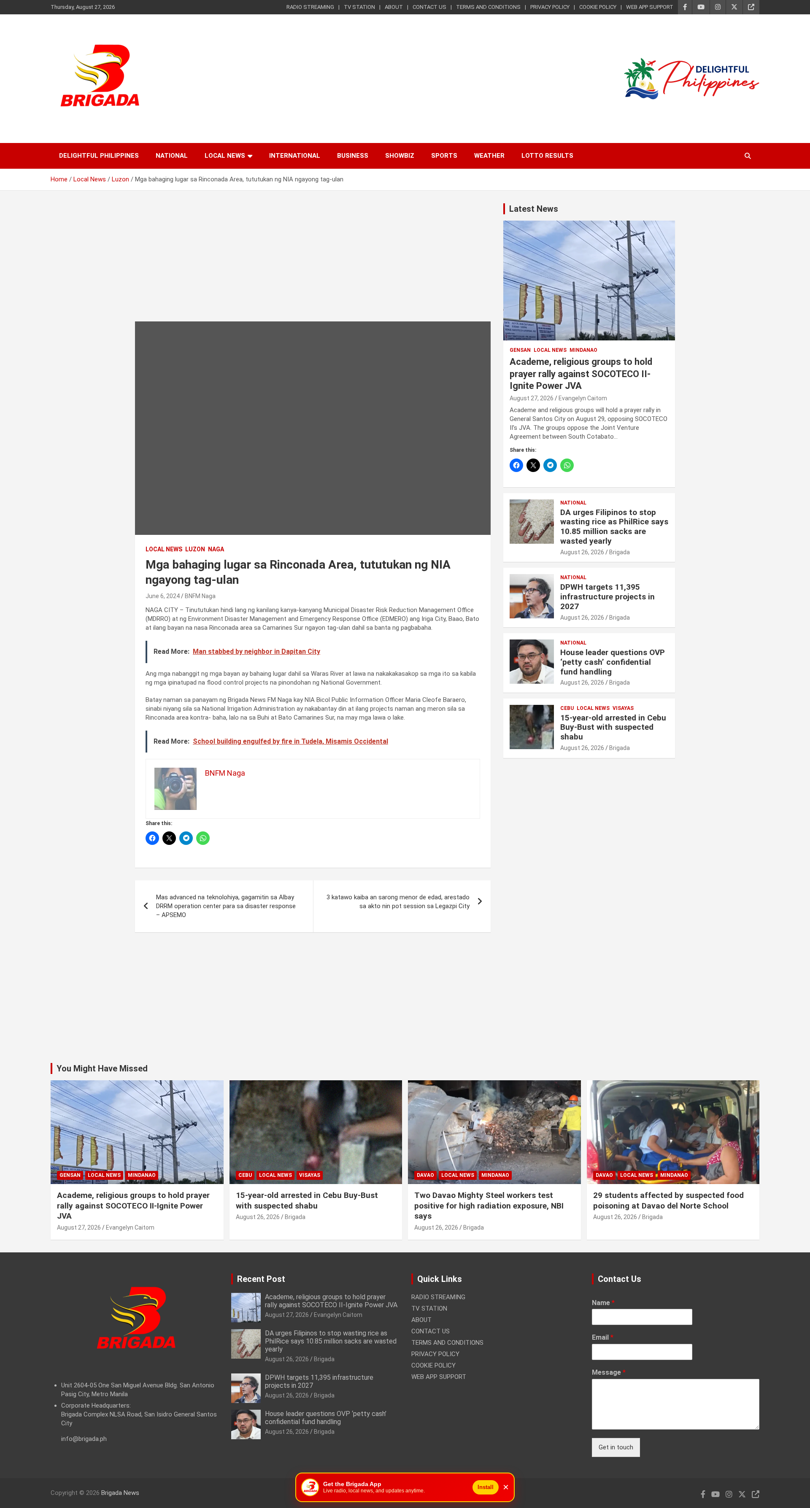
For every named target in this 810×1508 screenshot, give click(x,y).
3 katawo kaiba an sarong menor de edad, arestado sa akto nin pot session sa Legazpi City (398, 901)
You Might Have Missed (102, 1068)
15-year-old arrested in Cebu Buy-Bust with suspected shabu (613, 727)
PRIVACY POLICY (550, 7)
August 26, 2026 (582, 552)
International (294, 155)
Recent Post (261, 1279)
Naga (216, 549)
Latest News (533, 209)
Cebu (567, 708)
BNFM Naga (200, 596)
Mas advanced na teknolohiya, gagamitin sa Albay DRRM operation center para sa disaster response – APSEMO (226, 906)
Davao (425, 1175)
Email (602, 1337)
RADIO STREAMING (310, 7)
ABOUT (394, 7)
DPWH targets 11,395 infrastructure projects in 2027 (607, 596)
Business (352, 155)
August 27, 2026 (532, 398)
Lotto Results (547, 155)
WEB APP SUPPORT (649, 7)
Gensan (520, 350)
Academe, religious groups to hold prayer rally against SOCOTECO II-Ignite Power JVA (581, 373)
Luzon (195, 549)
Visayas (623, 708)
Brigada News (120, 1493)
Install (486, 1487)
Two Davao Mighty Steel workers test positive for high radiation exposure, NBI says (489, 1205)
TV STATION (359, 7)
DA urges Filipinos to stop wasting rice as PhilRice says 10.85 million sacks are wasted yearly (614, 526)
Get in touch (616, 1447)
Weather (489, 155)
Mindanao (583, 350)
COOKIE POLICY (597, 7)
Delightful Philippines (99, 155)
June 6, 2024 (163, 596)
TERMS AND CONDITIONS (488, 7)
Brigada (619, 552)
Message (609, 1372)
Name (603, 1303)
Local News (225, 155)
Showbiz (399, 155)
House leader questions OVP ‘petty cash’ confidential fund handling (612, 662)
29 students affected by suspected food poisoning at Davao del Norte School (668, 1200)
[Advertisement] (313, 262)
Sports (444, 155)
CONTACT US (429, 7)
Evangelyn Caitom (583, 398)
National (172, 155)
